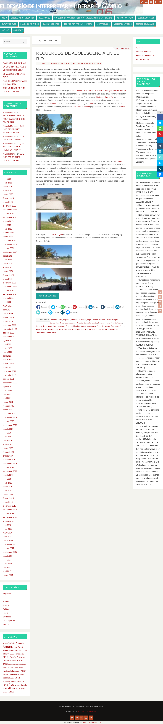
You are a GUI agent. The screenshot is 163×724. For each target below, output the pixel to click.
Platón (99, 326)
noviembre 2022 (10, 329)
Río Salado (63, 329)
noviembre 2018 (10, 510)
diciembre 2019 (9, 460)
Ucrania (13, 688)
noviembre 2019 (10, 464)
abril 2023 (7, 310)
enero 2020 (8, 456)
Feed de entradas (143, 52)
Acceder (139, 48)
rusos (18, 685)
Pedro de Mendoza (73, 326)
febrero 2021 (8, 406)
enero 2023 (8, 321)
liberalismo (17, 671)
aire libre (54, 320)
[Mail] (160, 311)
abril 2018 (7, 537)
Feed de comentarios (145, 55)
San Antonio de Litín (81, 107)
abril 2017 (7, 571)
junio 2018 (7, 529)
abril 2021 (7, 398)
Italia (12, 671)
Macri (23, 671)
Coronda (87, 323)
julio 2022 (7, 344)
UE (19, 688)
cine (5, 653)
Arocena (74, 320)
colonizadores (70, 323)
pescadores (91, 326)
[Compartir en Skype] (54, 312)
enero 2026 (8, 202)
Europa (13, 661)
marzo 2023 (8, 314)
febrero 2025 (8, 233)
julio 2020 (7, 433)
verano (48, 333)
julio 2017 (7, 560)
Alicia (122, 107)
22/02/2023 (65, 63)
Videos (6, 625)
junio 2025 (7, 229)
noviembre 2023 (10, 287)
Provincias (106, 326)
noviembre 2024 (10, 244)
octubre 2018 (8, 514)
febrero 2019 (8, 498)
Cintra (91, 103)
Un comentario (122, 48)
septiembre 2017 (10, 552)
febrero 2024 (8, 275)
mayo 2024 (7, 264)
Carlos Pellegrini (56, 235)
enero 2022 (8, 367)
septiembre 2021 (10, 383)
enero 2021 (8, 410)
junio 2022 (7, 348)
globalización (12, 664)
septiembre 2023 (10, 294)
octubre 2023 (8, 290)
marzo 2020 (8, 448)
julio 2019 (7, 479)
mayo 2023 (7, 306)
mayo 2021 (7, 394)
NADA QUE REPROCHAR (14, 63)
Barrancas (82, 320)
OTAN (18, 678)
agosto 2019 (8, 475)
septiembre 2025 (10, 217)
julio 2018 (7, 525)
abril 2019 (7, 491)
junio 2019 (7, 483)
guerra (10, 667)
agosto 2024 (8, 256)
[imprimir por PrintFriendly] (41, 312)
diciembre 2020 (9, 414)
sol (117, 329)
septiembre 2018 (10, 517)
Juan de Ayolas (116, 323)
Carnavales (54, 323)
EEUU (6, 657)
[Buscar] (24, 42)
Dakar (5, 598)
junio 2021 (7, 391)
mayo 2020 (7, 440)
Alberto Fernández (9, 643)
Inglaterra (6, 671)
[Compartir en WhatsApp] (66, 307)
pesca (83, 326)
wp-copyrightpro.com (92, 722)
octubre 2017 (8, 548)
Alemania (20, 643)
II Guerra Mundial (18, 667)
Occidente (12, 678)
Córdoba (99, 97)
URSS (11, 692)
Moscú (16, 674)
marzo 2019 (8, 494)
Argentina (78, 63)
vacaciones (40, 333)
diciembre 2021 (9, 371)
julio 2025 (7, 225)
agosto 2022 (8, 340)
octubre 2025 (8, 214)
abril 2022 (7, 356)
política (21, 681)
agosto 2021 (8, 387)
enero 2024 (8, 279)
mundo (22, 674)
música (6, 678)
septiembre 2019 (10, 471)
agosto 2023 (8, 298)
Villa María (51, 103)
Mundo (87, 63)
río (124, 326)
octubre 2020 (8, 421)
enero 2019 (8, 502)
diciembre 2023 (9, 283)
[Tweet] (55, 307)
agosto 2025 (8, 221)
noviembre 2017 (10, 544)
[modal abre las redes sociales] (62, 312)
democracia (19, 654)
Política (6, 609)
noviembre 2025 (10, 210)
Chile (19, 650)
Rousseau (76, 329)
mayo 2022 (7, 352)
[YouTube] (160, 302)
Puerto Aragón (116, 326)
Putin (5, 685)
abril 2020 (7, 444)
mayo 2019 (7, 487)
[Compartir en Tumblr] (106, 307)
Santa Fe (109, 97)
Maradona (6, 674)
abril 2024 (7, 267)
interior (107, 323)
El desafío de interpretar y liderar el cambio (61, 7)
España (94, 323)
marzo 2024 (8, 271)
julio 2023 (7, 302)
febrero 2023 (8, 317)
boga (89, 320)
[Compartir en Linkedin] (94, 307)
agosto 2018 (8, 521)
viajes (54, 333)
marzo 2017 (8, 575)
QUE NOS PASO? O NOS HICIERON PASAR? (13, 129)
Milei (12, 674)
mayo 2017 (7, 567)
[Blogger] (160, 306)
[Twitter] (160, 292)
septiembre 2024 (10, 252)
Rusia (5, 613)
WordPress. (92, 712)
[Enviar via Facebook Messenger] (72, 312)
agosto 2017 (8, 556)
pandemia (6, 681)
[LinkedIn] (160, 297)
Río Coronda (53, 329)
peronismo (14, 681)
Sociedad (96, 63)
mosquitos (52, 326)
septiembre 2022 (10, 337)
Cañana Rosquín (98, 320)
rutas (82, 329)
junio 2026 (7, 183)
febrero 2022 (8, 364)
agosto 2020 (8, 429)
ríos (69, 329)
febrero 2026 (8, 198)
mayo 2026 (7, 187)
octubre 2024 (8, 248)
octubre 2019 (8, 467)
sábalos (88, 329)
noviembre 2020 (10, 417)
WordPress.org (142, 59)
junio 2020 (7, 437)
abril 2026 (7, 190)
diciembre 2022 (9, 325)
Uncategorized (9, 621)
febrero (101, 323)
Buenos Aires (8, 650)
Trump (6, 688)
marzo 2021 (8, 402)
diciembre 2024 (9, 241)
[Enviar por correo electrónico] (119, 307)
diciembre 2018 (9, 506)
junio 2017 (7, 564)
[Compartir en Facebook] (41, 307)
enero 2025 (8, 237)
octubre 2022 (8, 333)
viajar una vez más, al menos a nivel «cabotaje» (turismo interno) (98, 90)
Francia (20, 660)
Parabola (81, 712)
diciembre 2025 (9, 206)
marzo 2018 (8, 541)
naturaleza (61, 326)
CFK (15, 650)
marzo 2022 (8, 360)
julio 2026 (7, 179)
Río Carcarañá (41, 329)
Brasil (20, 647)
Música (6, 605)
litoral (45, 326)
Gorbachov (19, 664)
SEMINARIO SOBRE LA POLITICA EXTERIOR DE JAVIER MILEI (14, 119)
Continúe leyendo (47, 296)
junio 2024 (7, 260)
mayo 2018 (7, 533)
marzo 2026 (8, 194)
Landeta (118, 161)
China (24, 650)
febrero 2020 (8, 452)
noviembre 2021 (10, 375)
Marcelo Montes (50, 63)
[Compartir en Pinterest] (78, 307)
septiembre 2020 (10, 425)
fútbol (5, 664)
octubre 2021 (8, 379)
